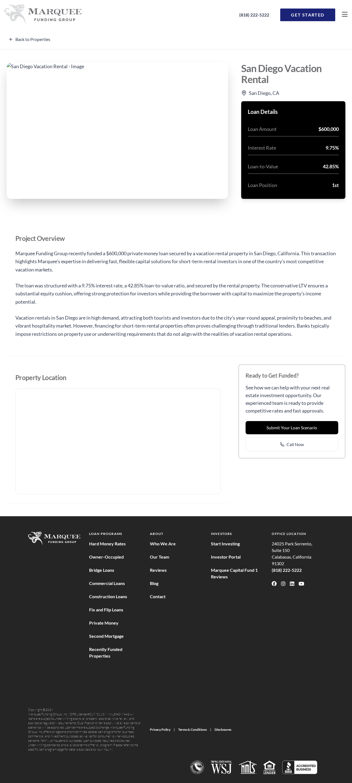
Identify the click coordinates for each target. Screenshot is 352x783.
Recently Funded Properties (105, 652)
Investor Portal (226, 556)
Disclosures (223, 729)
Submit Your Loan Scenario (291, 427)
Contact (158, 596)
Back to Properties (32, 39)
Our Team (159, 556)
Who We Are (163, 543)
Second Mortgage (106, 636)
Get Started (307, 14)
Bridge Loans (101, 570)
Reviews (158, 570)
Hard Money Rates (107, 543)
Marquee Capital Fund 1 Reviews (234, 573)
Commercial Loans (107, 583)
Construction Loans (108, 596)
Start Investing (225, 543)
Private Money (104, 622)
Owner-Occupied (106, 556)
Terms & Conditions (192, 729)
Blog (154, 583)
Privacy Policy (160, 729)
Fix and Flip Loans (106, 609)
